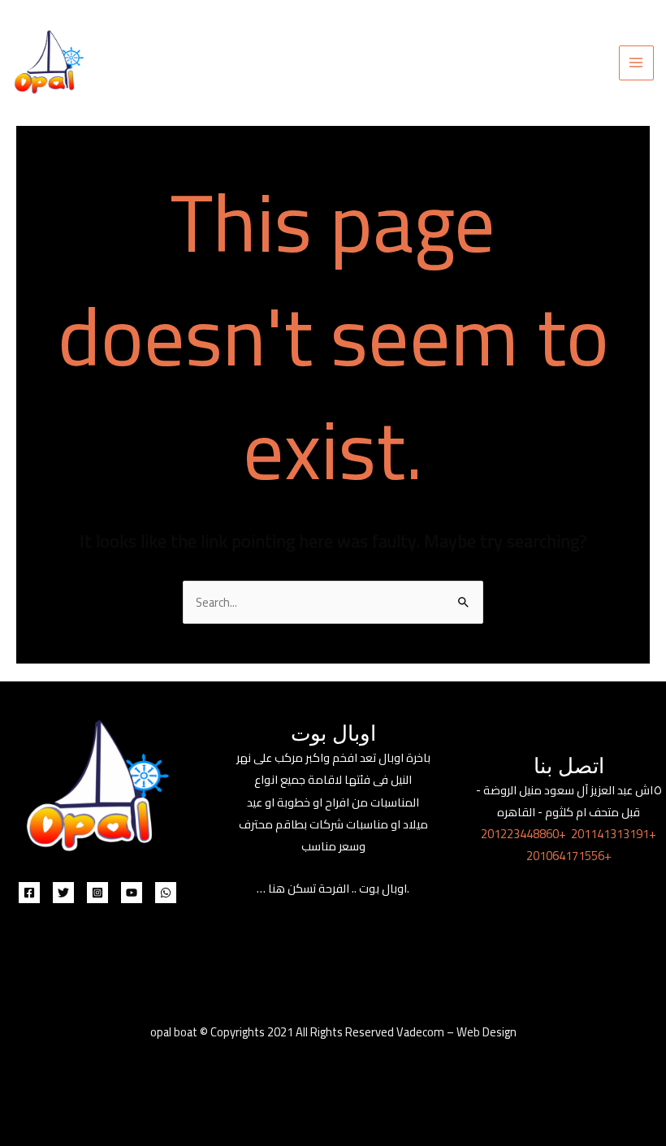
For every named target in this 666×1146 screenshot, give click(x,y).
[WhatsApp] (165, 892)
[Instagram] (97, 892)
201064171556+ (569, 856)
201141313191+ (613, 834)
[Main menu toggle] (637, 63)
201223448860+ (523, 834)
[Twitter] (63, 892)
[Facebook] (29, 892)
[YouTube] (131, 892)
